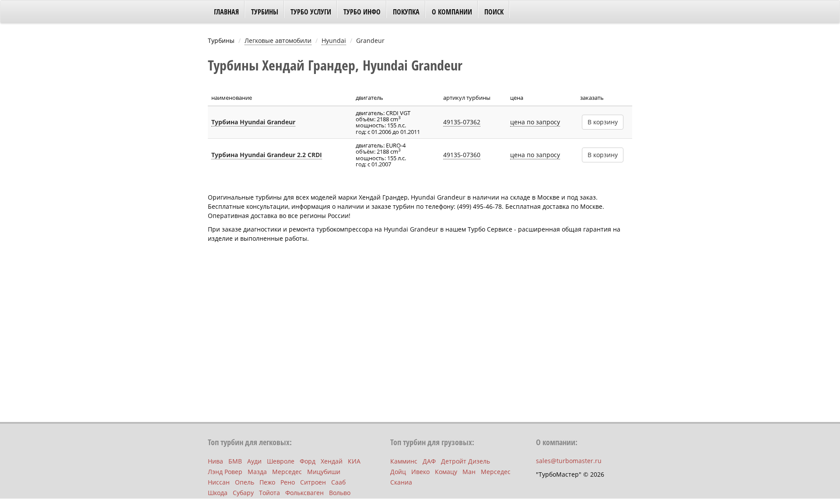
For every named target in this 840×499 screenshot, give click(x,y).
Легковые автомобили (278, 40)
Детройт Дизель (465, 461)
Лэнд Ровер (225, 471)
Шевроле (280, 461)
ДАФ (429, 461)
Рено (287, 482)
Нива (215, 461)
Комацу (446, 471)
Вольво (339, 492)
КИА (354, 461)
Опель (244, 482)
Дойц (398, 471)
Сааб (338, 482)
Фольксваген (304, 492)
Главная (226, 12)
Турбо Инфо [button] (362, 12)
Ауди (254, 461)
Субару (243, 492)
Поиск (494, 12)
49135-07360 (461, 155)
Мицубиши (323, 471)
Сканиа (401, 482)
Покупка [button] (406, 12)
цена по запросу (535, 122)
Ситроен (313, 482)
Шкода (218, 492)
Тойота (269, 492)
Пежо (267, 482)
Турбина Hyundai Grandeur (253, 122)
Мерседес (287, 471)
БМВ (235, 461)
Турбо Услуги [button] (310, 12)
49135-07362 (461, 122)
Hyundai (334, 40)
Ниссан (219, 482)
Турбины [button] (264, 12)
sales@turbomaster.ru (569, 461)
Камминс (403, 461)
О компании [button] (452, 12)
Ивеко (420, 471)
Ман (469, 471)
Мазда (257, 471)
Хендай (332, 461)
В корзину (603, 122)
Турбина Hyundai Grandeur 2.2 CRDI (266, 155)
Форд (307, 461)
